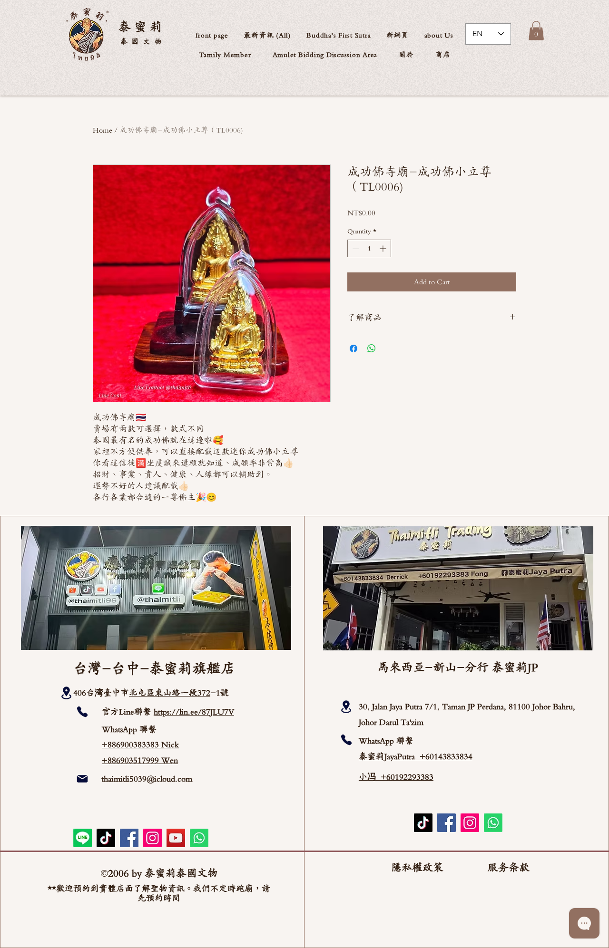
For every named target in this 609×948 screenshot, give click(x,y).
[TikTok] (106, 838)
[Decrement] (355, 248)
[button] (438, 35)
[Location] (66, 693)
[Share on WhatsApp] (371, 348)
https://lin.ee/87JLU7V (194, 711)
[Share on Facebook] (353, 348)
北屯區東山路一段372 (169, 692)
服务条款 (509, 867)
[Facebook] (129, 838)
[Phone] (82, 712)
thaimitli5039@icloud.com (146, 779)
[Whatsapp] (199, 838)
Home (102, 130)
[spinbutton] (369, 248)
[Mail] (82, 779)
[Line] (82, 838)
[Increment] (384, 248)
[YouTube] (176, 838)
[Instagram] (152, 838)
